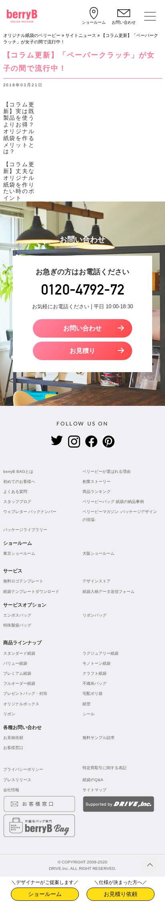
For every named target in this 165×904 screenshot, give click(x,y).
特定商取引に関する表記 (104, 768)
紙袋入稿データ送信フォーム (108, 591)
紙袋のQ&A (92, 780)
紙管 (86, 704)
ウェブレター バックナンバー (29, 511)
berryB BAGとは (18, 471)
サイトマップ (94, 790)
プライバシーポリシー (23, 769)
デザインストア (96, 581)
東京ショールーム (19, 553)
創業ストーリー (96, 481)
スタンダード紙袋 (19, 653)
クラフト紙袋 (94, 673)
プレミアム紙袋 (17, 673)
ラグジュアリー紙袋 (100, 653)
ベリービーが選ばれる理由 (106, 471)
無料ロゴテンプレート (23, 581)
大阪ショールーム (98, 553)
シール (88, 714)
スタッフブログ (17, 501)
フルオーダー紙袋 (19, 683)
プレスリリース (17, 780)
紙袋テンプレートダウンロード (31, 591)
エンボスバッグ (17, 615)
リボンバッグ (94, 615)
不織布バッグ (94, 683)
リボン (9, 714)
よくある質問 (15, 491)
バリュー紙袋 (15, 663)
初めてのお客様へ (19, 481)
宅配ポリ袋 (92, 693)
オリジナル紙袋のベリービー (31, 35)
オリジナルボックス (21, 704)
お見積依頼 (13, 737)
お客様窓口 (13, 747)
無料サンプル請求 (98, 737)
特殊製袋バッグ (17, 625)
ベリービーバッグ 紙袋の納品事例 (113, 501)
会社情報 (11, 790)
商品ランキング (96, 491)
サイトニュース (80, 35)
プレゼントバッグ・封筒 (25, 693)
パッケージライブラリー (25, 529)
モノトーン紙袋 (96, 663)
